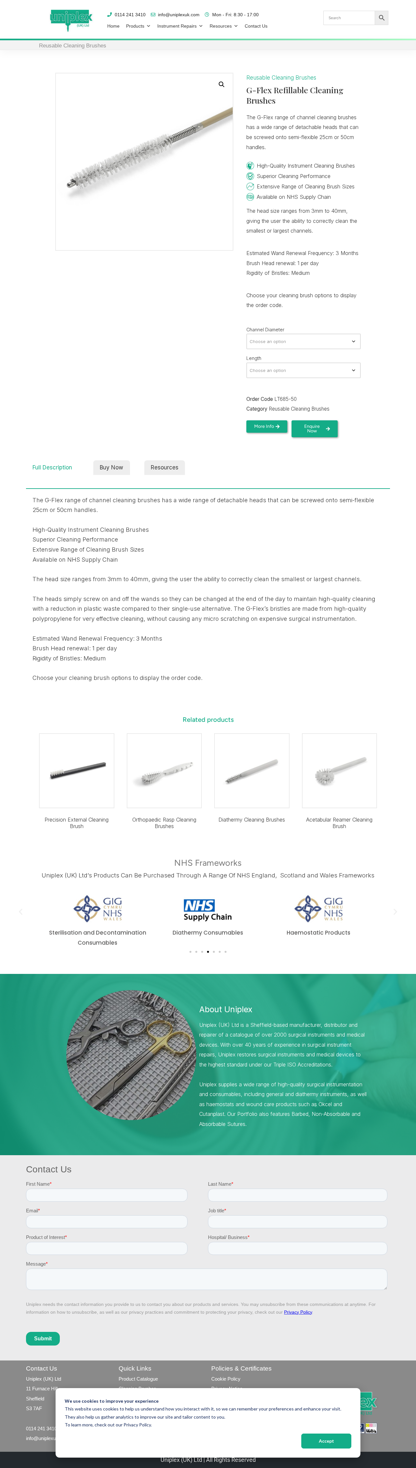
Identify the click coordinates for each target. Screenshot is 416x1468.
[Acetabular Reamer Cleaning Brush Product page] (339, 771)
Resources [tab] (164, 467)
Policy (233, 1379)
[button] (222, 84)
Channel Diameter (265, 329)
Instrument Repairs (177, 26)
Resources (221, 26)
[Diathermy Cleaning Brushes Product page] (252, 771)
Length (253, 358)
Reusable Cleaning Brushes (72, 46)
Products (135, 26)
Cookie (218, 1379)
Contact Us (256, 26)
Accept (326, 1441)
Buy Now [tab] (111, 467)
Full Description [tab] (52, 467)
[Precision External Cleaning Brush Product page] (76, 771)
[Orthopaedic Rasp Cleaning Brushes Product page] (164, 771)
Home (113, 26)
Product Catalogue (138, 1379)
